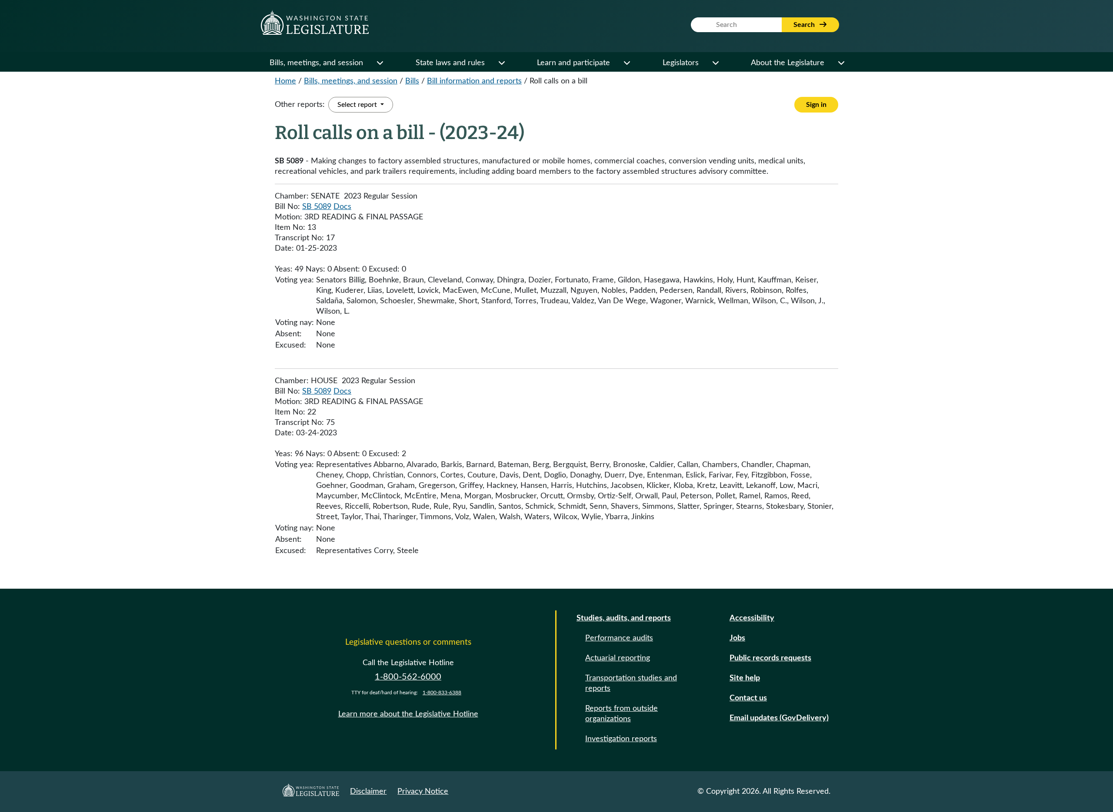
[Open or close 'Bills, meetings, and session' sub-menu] (379, 63)
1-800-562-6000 (408, 677)
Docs (342, 207)
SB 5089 (316, 207)
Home (285, 81)
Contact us (748, 698)
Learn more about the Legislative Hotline (408, 714)
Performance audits (619, 638)
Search (804, 24)
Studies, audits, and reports (623, 618)
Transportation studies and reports (631, 683)
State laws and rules (450, 63)
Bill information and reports (474, 81)
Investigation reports (621, 739)
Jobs (737, 638)
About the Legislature (787, 63)
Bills (412, 81)
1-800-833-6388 (442, 692)
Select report (358, 104)
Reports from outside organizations (621, 714)
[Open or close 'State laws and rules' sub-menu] (501, 63)
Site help (745, 678)
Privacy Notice (422, 791)
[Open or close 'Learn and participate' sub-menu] (626, 63)
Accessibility (752, 618)
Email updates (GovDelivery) (779, 718)
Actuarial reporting (617, 658)
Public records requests (770, 658)
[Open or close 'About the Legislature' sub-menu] (841, 63)
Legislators (681, 63)
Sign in (816, 104)
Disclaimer (368, 791)
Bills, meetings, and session (316, 63)
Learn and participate (573, 63)
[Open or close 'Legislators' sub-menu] (715, 63)
